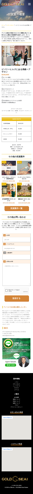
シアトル (16, 390)
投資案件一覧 (16, 208)
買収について (16, 399)
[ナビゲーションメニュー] (29, 4)
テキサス (16, 388)
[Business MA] (13, 3)
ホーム (3, 24)
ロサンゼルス (10, 24)
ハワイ (16, 382)
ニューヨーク (16, 386)
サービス (6, 110)
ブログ (16, 405)
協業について (16, 403)
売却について (16, 401)
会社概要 (16, 397)
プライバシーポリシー (16, 407)
